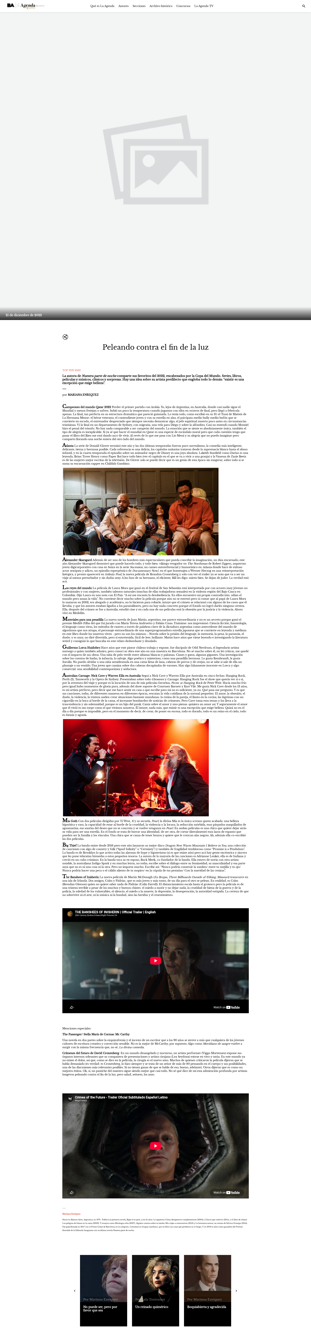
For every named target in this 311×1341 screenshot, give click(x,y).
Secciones (139, 6)
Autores (123, 6)
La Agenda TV (203, 6)
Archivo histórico (161, 6)
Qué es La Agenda (102, 6)
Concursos (183, 6)
